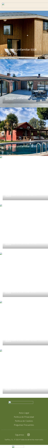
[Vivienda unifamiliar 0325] (24, 83)
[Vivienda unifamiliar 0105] (24, 325)
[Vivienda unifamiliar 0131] (24, 277)
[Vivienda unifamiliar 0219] (24, 180)
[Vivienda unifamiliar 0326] (24, 35)
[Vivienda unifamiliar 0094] (24, 373)
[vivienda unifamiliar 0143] (24, 228)
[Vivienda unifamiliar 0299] (24, 131)
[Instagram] (28, 434)
